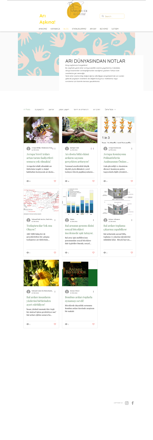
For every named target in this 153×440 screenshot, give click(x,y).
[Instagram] (126, 403)
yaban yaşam (64, 109)
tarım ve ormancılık (81, 109)
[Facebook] (132, 403)
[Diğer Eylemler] (55, 148)
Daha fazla (109, 109)
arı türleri (96, 109)
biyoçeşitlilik (39, 109)
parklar (51, 109)
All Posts (27, 109)
